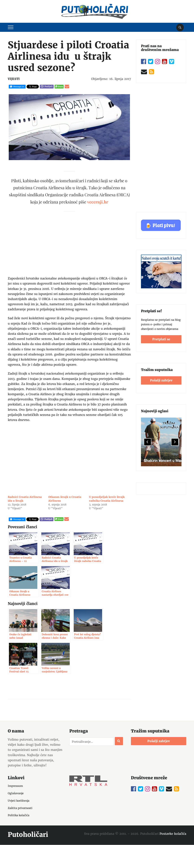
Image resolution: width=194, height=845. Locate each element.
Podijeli (49, 86)
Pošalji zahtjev (161, 380)
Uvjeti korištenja (18, 800)
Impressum (15, 786)
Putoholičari (28, 835)
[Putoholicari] (94, 10)
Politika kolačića (18, 815)
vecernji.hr (97, 202)
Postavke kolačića (173, 834)
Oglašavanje (16, 793)
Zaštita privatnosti (20, 808)
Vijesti (14, 79)
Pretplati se (161, 339)
